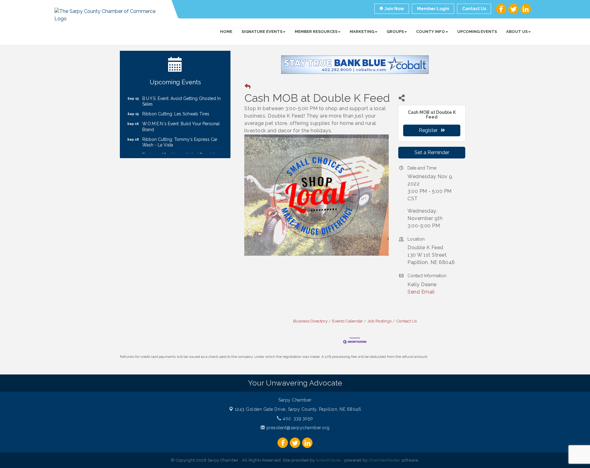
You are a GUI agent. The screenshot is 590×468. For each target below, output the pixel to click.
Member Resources (316, 31)
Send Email (421, 292)
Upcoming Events (477, 31)
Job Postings (379, 320)
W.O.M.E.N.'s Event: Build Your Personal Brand (181, 120)
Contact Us (406, 320)
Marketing (362, 31)
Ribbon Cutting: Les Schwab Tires (175, 108)
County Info (430, 31)
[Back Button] (247, 86)
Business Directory (310, 320)
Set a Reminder (432, 152)
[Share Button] (401, 98)
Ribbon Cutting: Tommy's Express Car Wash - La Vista (180, 136)
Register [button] (428, 130)
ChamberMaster (384, 460)
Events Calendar (347, 320)
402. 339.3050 (297, 418)
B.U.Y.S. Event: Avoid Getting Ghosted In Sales (181, 95)
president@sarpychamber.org (297, 427)
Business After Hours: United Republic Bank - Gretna (180, 151)
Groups (395, 31)
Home (226, 31)
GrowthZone (328, 460)
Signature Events (262, 31)
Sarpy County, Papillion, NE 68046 (298, 409)
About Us (517, 31)
